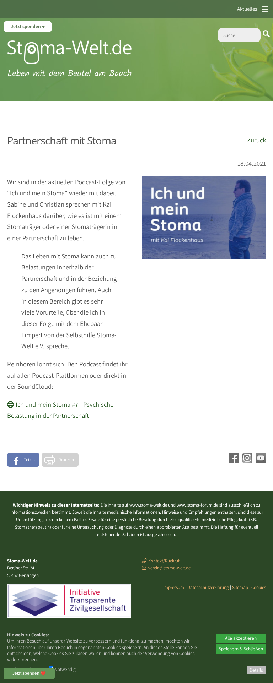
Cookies (258, 587)
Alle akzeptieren (241, 638)
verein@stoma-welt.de (169, 568)
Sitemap (240, 587)
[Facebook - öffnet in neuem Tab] (233, 461)
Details (256, 670)
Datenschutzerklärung (208, 587)
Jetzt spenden (26, 26)
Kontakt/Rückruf (164, 561)
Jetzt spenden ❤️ (29, 673)
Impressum (173, 587)
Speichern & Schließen (241, 648)
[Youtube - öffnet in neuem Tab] (260, 461)
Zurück (256, 140)
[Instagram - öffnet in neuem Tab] (246, 461)
